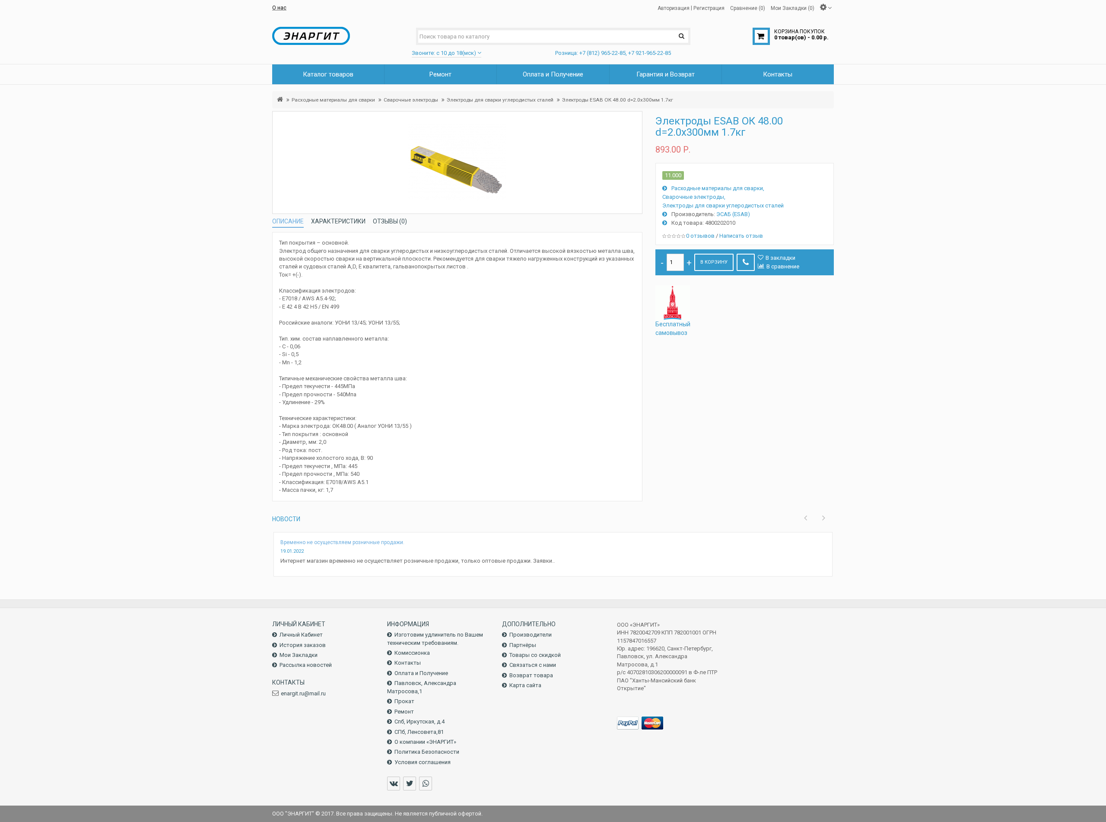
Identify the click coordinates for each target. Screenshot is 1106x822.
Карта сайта (525, 685)
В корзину (714, 262)
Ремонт (404, 711)
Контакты (407, 663)
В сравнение (782, 266)
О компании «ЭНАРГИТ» (425, 742)
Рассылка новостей (306, 665)
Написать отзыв (741, 236)
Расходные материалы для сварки (333, 100)
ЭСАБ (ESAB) (733, 214)
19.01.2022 (292, 551)
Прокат (404, 701)
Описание (288, 221)
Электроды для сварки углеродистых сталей (500, 100)
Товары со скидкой (535, 655)
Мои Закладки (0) (792, 8)
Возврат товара (531, 675)
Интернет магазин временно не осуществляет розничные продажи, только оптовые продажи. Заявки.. (417, 561)
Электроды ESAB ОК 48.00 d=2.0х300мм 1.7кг (617, 100)
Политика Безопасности (426, 752)
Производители (530, 634)
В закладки (780, 258)
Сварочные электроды (411, 100)
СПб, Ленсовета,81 (419, 732)
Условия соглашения (422, 762)
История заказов (303, 645)
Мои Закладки (299, 655)
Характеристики (338, 221)
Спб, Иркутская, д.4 (419, 721)
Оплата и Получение (421, 673)
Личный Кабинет (301, 634)
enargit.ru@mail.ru (303, 693)
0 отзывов (700, 236)
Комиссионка (412, 653)
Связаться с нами (532, 665)
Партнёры (522, 645)
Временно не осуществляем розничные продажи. (342, 542)
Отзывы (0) (390, 221)
